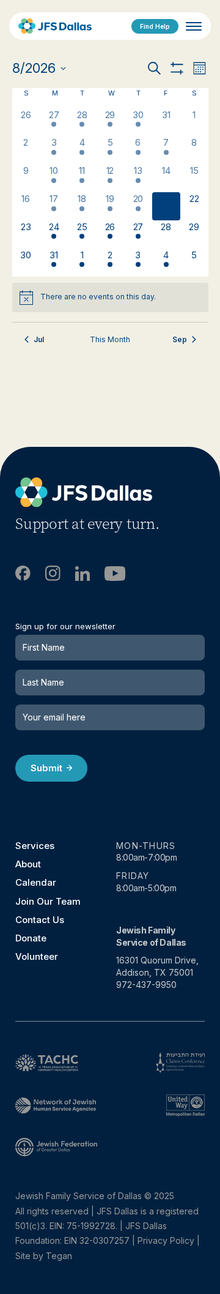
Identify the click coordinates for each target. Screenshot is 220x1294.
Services (34, 845)
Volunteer (36, 956)
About (28, 864)
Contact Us (39, 920)
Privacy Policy (166, 1240)
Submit (46, 768)
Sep (179, 339)
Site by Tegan (43, 1256)
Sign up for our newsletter (65, 626)
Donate (30, 938)
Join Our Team (48, 901)
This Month (110, 339)
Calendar (35, 882)
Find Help (155, 26)
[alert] (110, 297)
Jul (39, 339)
